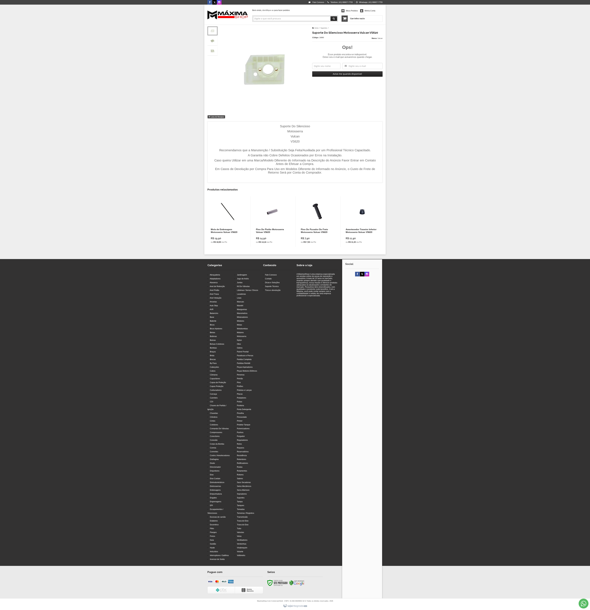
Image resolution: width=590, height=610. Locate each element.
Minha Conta (370, 11)
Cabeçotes (214, 367)
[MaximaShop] (227, 14)
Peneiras (240, 375)
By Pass (213, 363)
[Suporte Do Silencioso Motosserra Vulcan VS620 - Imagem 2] (212, 40)
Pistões (240, 386)
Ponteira (240, 405)
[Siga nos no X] (214, 2)
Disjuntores (214, 471)
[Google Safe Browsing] (296, 583)
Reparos (240, 448)
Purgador (241, 436)
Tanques (240, 505)
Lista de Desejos (217, 117)
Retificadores (242, 463)
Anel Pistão (214, 290)
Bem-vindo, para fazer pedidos (271, 10)
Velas (239, 536)
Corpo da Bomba (217, 444)
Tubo (239, 528)
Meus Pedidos (352, 11)
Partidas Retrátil (243, 363)
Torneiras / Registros (245, 513)
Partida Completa (244, 359)
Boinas (213, 340)
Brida (212, 356)
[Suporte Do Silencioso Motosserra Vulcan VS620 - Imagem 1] (212, 30)
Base (212, 317)
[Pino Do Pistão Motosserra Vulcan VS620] (272, 221)
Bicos (212, 325)
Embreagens (215, 490)
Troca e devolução (273, 290)
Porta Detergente (244, 409)
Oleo (239, 344)
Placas (240, 394)
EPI (211, 505)
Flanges (213, 532)
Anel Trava (214, 294)
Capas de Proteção (218, 382)
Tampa (240, 502)
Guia (212, 540)
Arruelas (213, 302)
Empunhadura (216, 494)
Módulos (240, 321)
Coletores (214, 425)
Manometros (242, 313)
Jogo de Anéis (243, 279)
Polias (239, 402)
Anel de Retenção (217, 286)
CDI (211, 402)
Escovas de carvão (218, 517)
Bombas (213, 348)
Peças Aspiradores (245, 367)
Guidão (213, 544)
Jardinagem (242, 275)
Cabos (212, 371)
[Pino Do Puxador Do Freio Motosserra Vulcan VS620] (317, 221)
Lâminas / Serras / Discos (247, 290)
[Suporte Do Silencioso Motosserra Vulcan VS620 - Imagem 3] (212, 50)
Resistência (242, 455)
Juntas (239, 282)
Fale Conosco (318, 2)
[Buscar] (333, 18)
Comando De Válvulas (219, 429)
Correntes (214, 452)
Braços (213, 352)
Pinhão (240, 379)
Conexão (214, 440)
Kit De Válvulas (243, 286)
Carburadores (216, 390)
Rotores (240, 475)
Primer (239, 421)
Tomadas (241, 509)
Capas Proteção (216, 386)
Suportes (324, 28)
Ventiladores (242, 540)
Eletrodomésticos (217, 482)
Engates (213, 498)
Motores (240, 332)
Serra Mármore (243, 490)
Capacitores (215, 379)
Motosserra (241, 336)
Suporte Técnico (272, 286)
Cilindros (213, 417)
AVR (211, 309)
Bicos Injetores (216, 329)
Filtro (212, 528)
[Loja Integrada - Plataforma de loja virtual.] (295, 606)
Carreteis (214, 398)
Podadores (241, 398)
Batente (213, 321)
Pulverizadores (243, 429)
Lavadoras (241, 294)
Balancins (214, 313)
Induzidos (214, 552)
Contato (268, 279)
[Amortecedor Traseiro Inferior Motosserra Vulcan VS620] (362, 221)
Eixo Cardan (215, 478)
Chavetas (214, 413)
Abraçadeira (215, 275)
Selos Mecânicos (244, 486)
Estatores (214, 521)
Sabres (240, 478)
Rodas (239, 467)
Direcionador (215, 467)
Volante (240, 552)
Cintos (212, 421)
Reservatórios (243, 452)
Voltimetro (241, 555)
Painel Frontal (243, 352)
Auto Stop (214, 306)
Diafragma (214, 459)
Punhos (240, 432)
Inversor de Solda (217, 559)
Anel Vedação (215, 298)
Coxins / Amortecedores (220, 455)
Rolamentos (242, 471)
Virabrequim (242, 548)
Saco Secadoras (244, 482)
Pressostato (242, 417)
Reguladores (242, 440)
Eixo (212, 475)
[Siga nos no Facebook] (209, 2)
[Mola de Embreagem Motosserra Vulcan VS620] (227, 221)
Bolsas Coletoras (217, 344)
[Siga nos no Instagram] (219, 2)
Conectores (215, 436)
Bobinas (213, 336)
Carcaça (213, 394)
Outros (239, 348)
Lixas (239, 298)
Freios (212, 536)
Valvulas (240, 532)
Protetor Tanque (243, 425)
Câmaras (214, 375)
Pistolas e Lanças (244, 390)
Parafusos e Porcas (245, 356)
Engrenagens (215, 502)
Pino (239, 382)
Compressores (216, 432)
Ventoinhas (241, 544)
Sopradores (242, 494)
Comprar (229, 232)
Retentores (241, 459)
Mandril (240, 306)
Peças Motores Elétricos (247, 371)
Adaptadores (215, 279)
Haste (212, 548)
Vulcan (380, 38)
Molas (239, 325)
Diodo (212, 463)
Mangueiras (242, 309)
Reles (239, 444)
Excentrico (214, 525)
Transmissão (242, 517)
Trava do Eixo (242, 521)
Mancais (240, 302)
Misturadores (242, 317)
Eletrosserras (215, 486)
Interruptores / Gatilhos (219, 555)
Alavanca (214, 282)
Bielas (212, 332)
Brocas (213, 359)
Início (317, 28)
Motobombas (242, 329)
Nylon (239, 340)
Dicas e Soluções (272, 282)
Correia (213, 448)
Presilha (240, 413)
